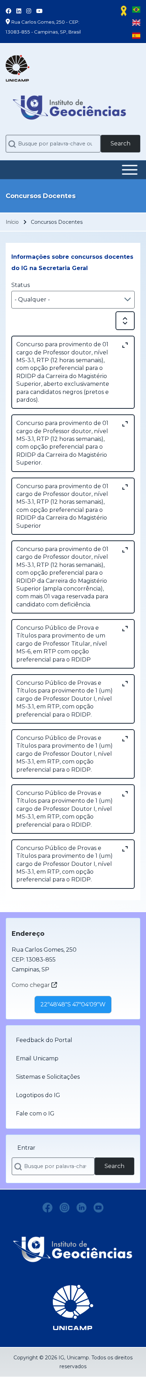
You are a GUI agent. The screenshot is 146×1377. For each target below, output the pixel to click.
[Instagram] (64, 1207)
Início (12, 222)
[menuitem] (73, 1040)
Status (20, 285)
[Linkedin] (81, 1207)
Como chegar (31, 985)
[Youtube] (98, 1207)
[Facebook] (47, 1207)
